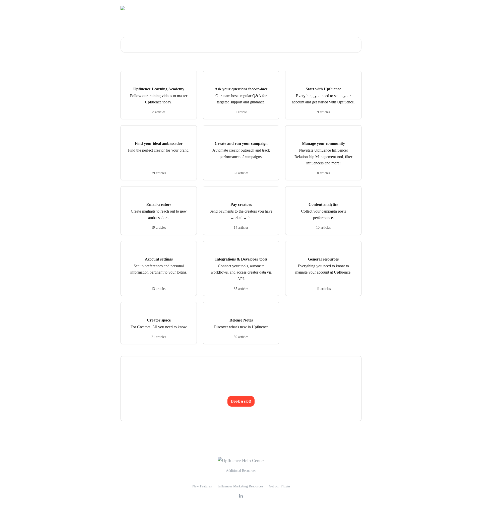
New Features (202, 486)
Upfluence (326, 8)
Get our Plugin (279, 486)
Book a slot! (241, 401)
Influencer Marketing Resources (240, 486)
